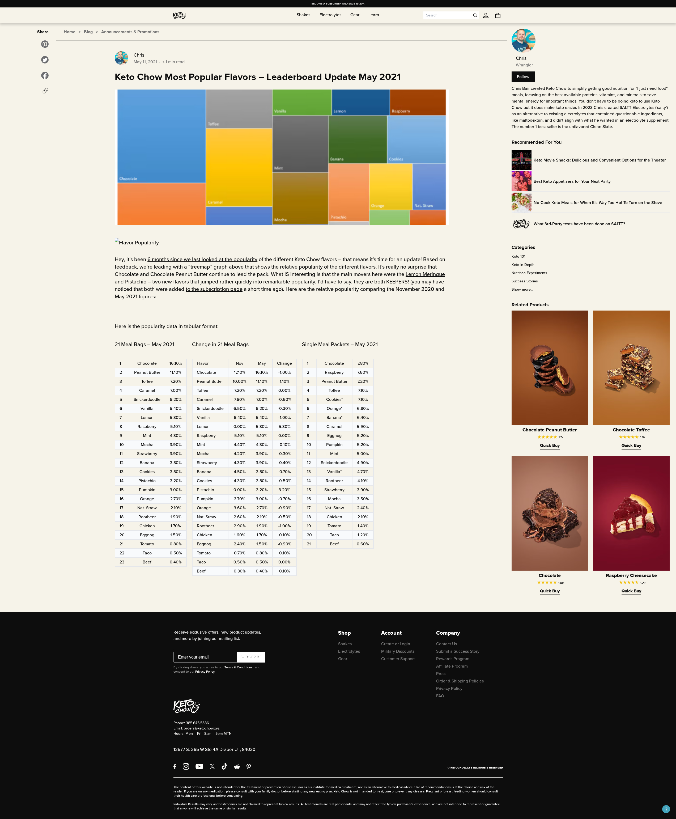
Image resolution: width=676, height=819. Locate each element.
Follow (523, 77)
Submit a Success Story (457, 651)
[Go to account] (486, 15)
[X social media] (212, 766)
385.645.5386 (197, 723)
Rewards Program (452, 659)
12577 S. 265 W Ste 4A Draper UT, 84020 (214, 749)
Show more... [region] (522, 289)
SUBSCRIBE (251, 657)
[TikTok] (224, 766)
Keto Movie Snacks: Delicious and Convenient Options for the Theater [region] (600, 160)
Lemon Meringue (425, 274)
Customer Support (398, 659)
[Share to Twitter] (45, 59)
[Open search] (475, 15)
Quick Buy (550, 445)
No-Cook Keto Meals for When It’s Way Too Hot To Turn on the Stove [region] (598, 203)
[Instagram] (186, 766)
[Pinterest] (248, 766)
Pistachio (135, 282)
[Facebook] (174, 766)
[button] (666, 809)
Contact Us (446, 644)
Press (441, 674)
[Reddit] (237, 766)
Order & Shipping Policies (460, 681)
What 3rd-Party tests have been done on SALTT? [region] (579, 224)
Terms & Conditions (238, 667)
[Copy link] (45, 90)
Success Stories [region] (525, 281)
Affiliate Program (452, 666)
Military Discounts (397, 651)
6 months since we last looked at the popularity (202, 259)
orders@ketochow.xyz (202, 728)
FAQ (440, 696)
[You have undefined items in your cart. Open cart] (497, 15)
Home (69, 32)
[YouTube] (199, 766)
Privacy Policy (204, 671)
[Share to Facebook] (45, 75)
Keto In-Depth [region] (523, 265)
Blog (88, 32)
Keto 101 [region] (518, 256)
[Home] (179, 15)
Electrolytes (349, 651)
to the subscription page (214, 289)
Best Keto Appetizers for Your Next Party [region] (572, 181)
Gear (342, 659)
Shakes (345, 644)
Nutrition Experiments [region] (529, 273)
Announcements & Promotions (130, 32)
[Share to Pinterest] (45, 44)
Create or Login (395, 644)
